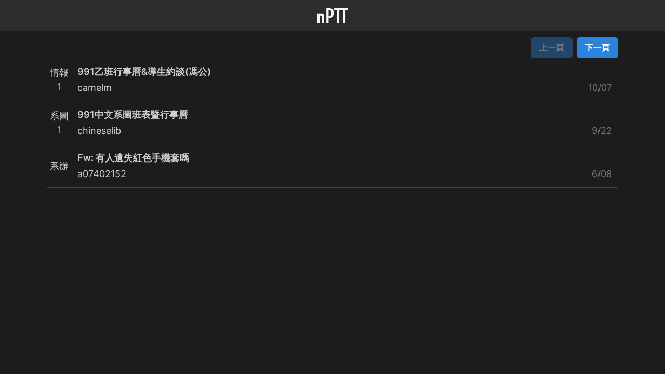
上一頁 (551, 47)
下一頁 (597, 47)
